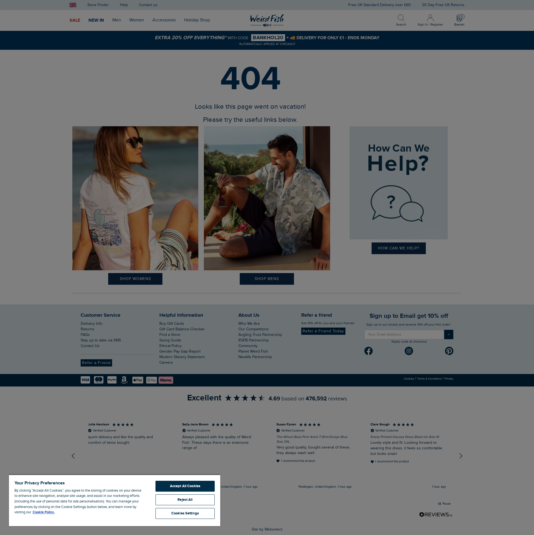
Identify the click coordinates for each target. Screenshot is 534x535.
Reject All (184, 499)
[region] (114, 500)
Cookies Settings (185, 513)
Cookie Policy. (44, 512)
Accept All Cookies (185, 486)
